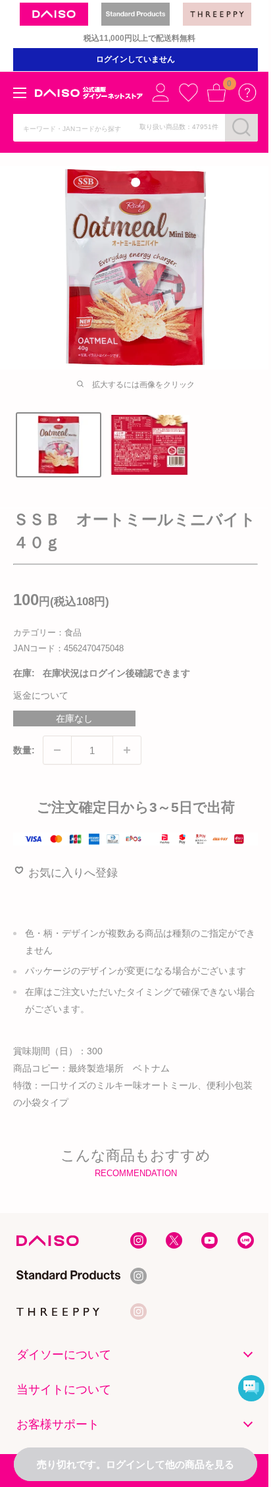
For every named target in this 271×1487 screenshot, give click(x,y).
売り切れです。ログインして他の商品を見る (135, 1464)
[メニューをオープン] (19, 93)
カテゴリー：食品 (47, 632)
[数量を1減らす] (57, 750)
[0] (216, 92)
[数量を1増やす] (127, 750)
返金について (40, 695)
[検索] (241, 127)
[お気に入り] (188, 92)
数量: (24, 750)
